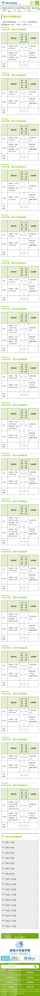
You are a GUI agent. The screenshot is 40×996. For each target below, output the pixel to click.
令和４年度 (9, 858)
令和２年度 (9, 869)
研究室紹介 (10, 977)
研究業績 (30, 977)
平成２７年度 (10, 895)
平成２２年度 (10, 921)
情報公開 (30, 987)
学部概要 (30, 972)
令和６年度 (9, 848)
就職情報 (30, 982)
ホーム (10, 972)
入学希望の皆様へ (5, 9)
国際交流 (10, 982)
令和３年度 (9, 863)
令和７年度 (9, 842)
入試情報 (10, 987)
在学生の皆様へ (15, 9)
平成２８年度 (10, 890)
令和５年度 (9, 853)
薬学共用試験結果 (13, 837)
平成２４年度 (10, 910)
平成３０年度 (10, 879)
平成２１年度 (10, 926)
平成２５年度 (10, 905)
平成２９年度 (10, 884)
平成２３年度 (10, 916)
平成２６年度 (10, 900)
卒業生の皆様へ (25, 9)
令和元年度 (9, 874)
